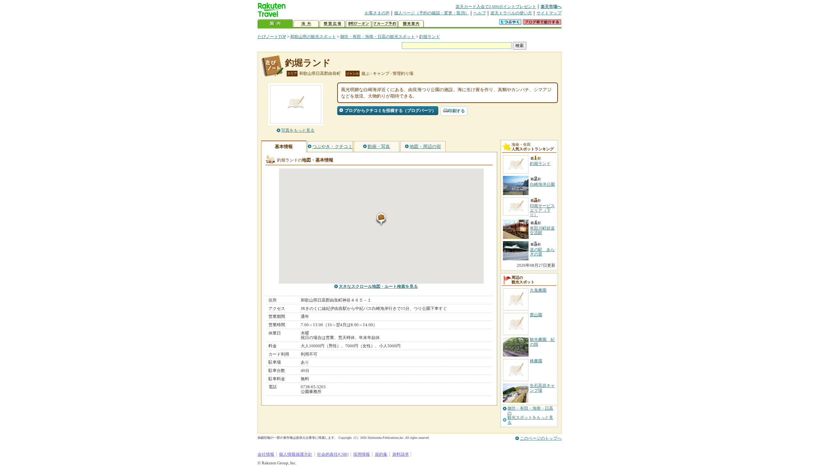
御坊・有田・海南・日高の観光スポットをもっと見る (530, 415)
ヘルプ (479, 13)
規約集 (381, 454)
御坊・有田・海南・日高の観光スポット (377, 36)
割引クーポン (358, 23)
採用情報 (361, 454)
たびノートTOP (272, 36)
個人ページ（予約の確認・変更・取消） (431, 13)
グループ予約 (385, 23)
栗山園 (536, 314)
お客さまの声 (377, 13)
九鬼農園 (538, 290)
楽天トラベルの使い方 (511, 13)
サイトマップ (549, 13)
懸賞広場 (332, 23)
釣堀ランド (429, 36)
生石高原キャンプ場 (542, 387)
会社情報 (266, 454)
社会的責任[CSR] (332, 454)
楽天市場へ (551, 6)
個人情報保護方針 (295, 454)
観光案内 (411, 23)
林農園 (536, 361)
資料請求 (400, 454)
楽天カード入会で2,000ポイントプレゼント (496, 6)
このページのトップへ (540, 438)
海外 (306, 23)
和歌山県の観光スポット (313, 36)
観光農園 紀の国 (542, 341)
